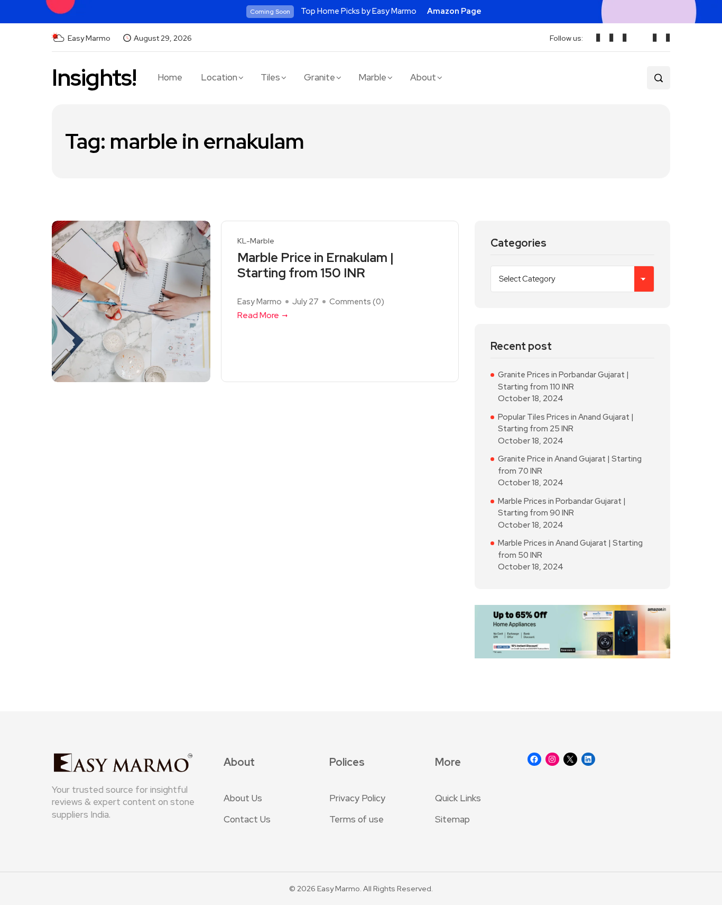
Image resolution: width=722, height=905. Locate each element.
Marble (372, 77)
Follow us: (566, 38)
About (423, 77)
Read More (258, 315)
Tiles (270, 77)
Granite (319, 77)
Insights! (94, 77)
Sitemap (452, 819)
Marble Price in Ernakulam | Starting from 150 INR (315, 265)
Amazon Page (454, 11)
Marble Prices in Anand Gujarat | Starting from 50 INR (570, 549)
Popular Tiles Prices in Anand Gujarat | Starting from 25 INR (566, 423)
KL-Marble (255, 241)
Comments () (356, 301)
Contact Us (247, 819)
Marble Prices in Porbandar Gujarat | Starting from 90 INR (562, 507)
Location (219, 77)
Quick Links (458, 798)
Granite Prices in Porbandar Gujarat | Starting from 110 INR (563, 380)
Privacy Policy (357, 798)
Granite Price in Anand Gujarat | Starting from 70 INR (570, 465)
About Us (243, 798)
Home (170, 77)
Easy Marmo (259, 301)
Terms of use (356, 819)
